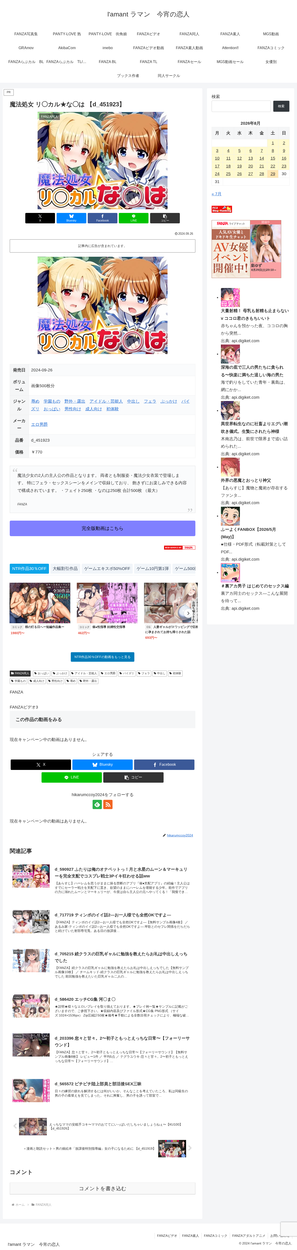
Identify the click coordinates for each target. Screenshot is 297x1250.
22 (273, 166)
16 (284, 158)
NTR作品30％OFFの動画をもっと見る (102, 657)
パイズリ (128, 673)
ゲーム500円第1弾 (192, 568)
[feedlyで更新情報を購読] (97, 804)
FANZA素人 (190, 1235)
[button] (165, 218)
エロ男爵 (39, 424)
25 (228, 173)
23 (284, 166)
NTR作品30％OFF (29, 568)
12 (239, 158)
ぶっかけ (169, 401)
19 (239, 166)
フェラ (150, 401)
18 (228, 166)
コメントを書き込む (102, 1188)
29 (273, 173)
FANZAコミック (215, 1235)
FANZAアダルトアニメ (248, 1235)
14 (261, 158)
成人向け (93, 409)
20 (250, 166)
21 (261, 166)
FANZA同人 (22, 673)
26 (239, 173)
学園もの (52, 401)
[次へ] (188, 613)
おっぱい (52, 409)
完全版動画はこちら (102, 528)
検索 (216, 96)
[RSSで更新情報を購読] (108, 804)
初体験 (112, 409)
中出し (133, 401)
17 (217, 166)
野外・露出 (75, 401)
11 (228, 158)
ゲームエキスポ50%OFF (107, 568)
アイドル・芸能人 (106, 401)
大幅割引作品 (65, 568)
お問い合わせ (280, 1235)
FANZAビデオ (167, 1235)
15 (273, 158)
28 (261, 173)
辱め (35, 401)
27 (250, 173)
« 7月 (217, 194)
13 (250, 158)
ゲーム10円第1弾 (153, 568)
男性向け (73, 409)
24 (217, 173)
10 (217, 158)
